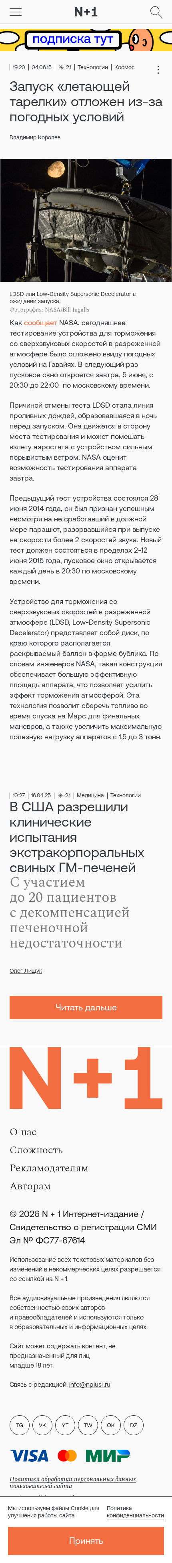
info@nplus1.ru (89, 1384)
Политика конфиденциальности (135, 1512)
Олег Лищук (26, 971)
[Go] (16, 12)
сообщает (40, 322)
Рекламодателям (49, 1168)
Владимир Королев (35, 137)
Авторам (30, 1186)
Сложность (36, 1150)
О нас (23, 1132)
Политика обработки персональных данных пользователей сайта (73, 1482)
